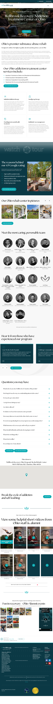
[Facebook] (46, 660)
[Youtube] (49, 663)
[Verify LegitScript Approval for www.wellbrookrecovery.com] (27, 690)
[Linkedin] (49, 660)
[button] (45, 200)
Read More (6, 355)
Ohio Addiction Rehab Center (47, 650)
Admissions (47, 656)
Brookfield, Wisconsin (46, 652)
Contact (46, 657)
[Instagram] (46, 663)
